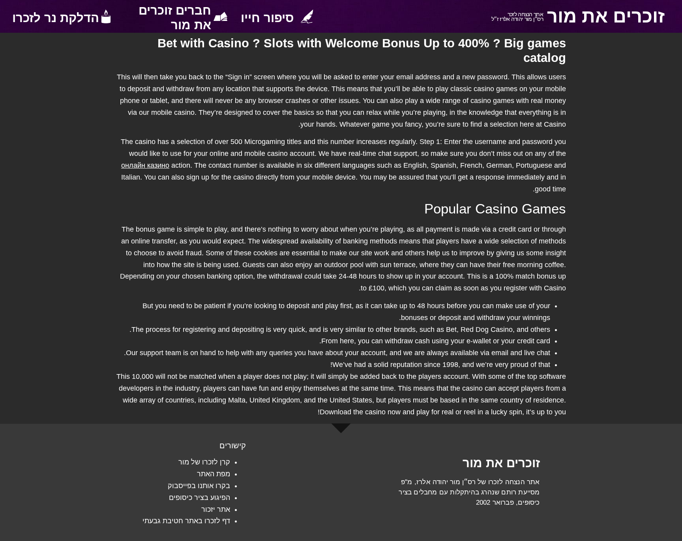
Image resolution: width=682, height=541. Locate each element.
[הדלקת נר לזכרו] (106, 16)
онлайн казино (145, 165)
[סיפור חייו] (307, 16)
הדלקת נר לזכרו (55, 18)
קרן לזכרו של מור (204, 462)
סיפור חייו (267, 18)
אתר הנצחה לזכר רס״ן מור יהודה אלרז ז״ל (517, 16)
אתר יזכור (215, 509)
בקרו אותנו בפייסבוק (199, 486)
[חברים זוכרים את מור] (220, 16)
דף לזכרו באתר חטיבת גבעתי (186, 521)
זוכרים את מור (606, 16)
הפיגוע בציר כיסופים (199, 498)
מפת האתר (213, 474)
